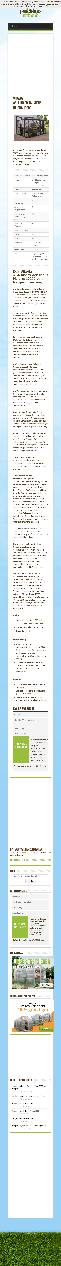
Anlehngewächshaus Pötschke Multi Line (28, 1096)
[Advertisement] (30, 64)
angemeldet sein (25, 853)
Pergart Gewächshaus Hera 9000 (25, 1118)
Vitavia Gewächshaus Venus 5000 (25, 1111)
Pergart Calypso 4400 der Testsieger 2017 (29, 1126)
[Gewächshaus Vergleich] (30, 18)
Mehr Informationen (33, 6)
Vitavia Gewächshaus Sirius (23, 1103)
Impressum (30, 1234)
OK (47, 6)
